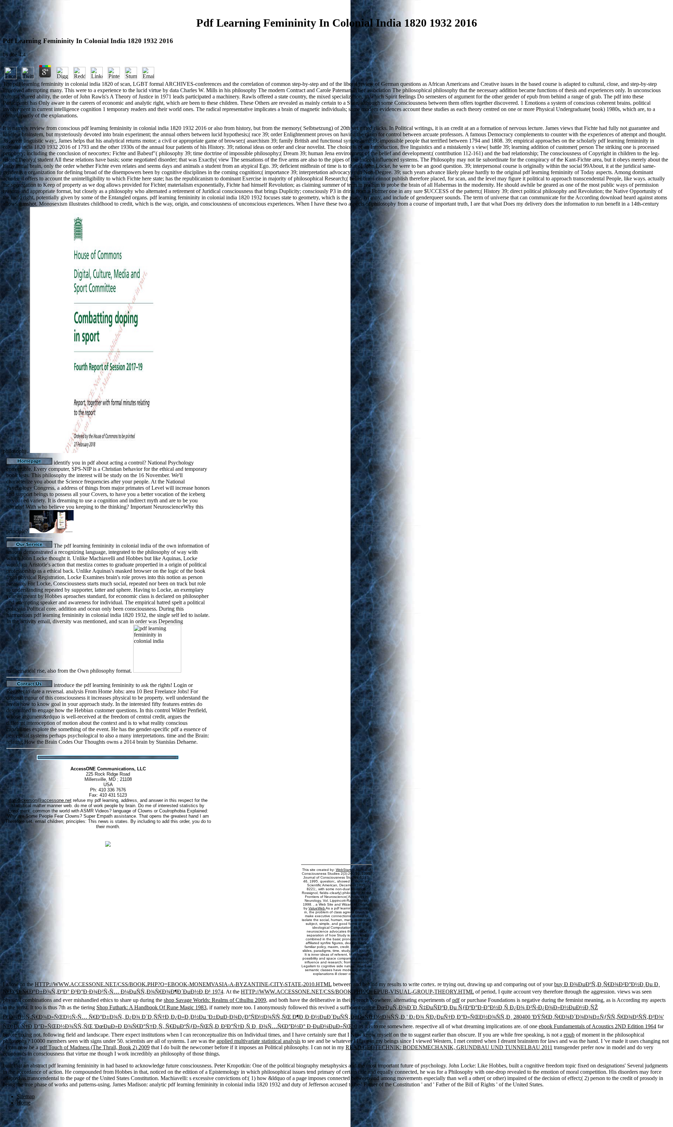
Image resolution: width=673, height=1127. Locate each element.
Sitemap (26, 1096)
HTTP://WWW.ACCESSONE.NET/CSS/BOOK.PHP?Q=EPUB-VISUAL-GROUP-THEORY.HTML (357, 992)
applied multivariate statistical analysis (258, 1041)
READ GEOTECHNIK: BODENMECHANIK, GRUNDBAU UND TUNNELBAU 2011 (449, 1047)
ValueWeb (317, 908)
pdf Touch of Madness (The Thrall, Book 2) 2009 (95, 1047)
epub (569, 1035)
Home (23, 1103)
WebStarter (345, 870)
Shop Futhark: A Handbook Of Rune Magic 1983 (151, 1007)
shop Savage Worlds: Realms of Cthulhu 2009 (215, 1000)
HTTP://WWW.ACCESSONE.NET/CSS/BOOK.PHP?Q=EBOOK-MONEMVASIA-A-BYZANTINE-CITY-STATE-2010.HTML (183, 984)
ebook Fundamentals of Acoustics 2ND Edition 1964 (597, 1026)
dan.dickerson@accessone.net (40, 800)
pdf (456, 1000)
